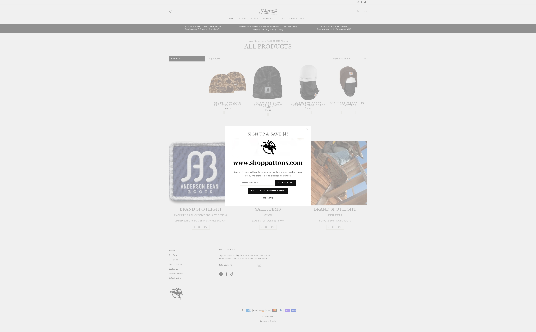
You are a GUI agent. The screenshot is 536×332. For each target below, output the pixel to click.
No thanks (268, 197)
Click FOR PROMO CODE (268, 190)
